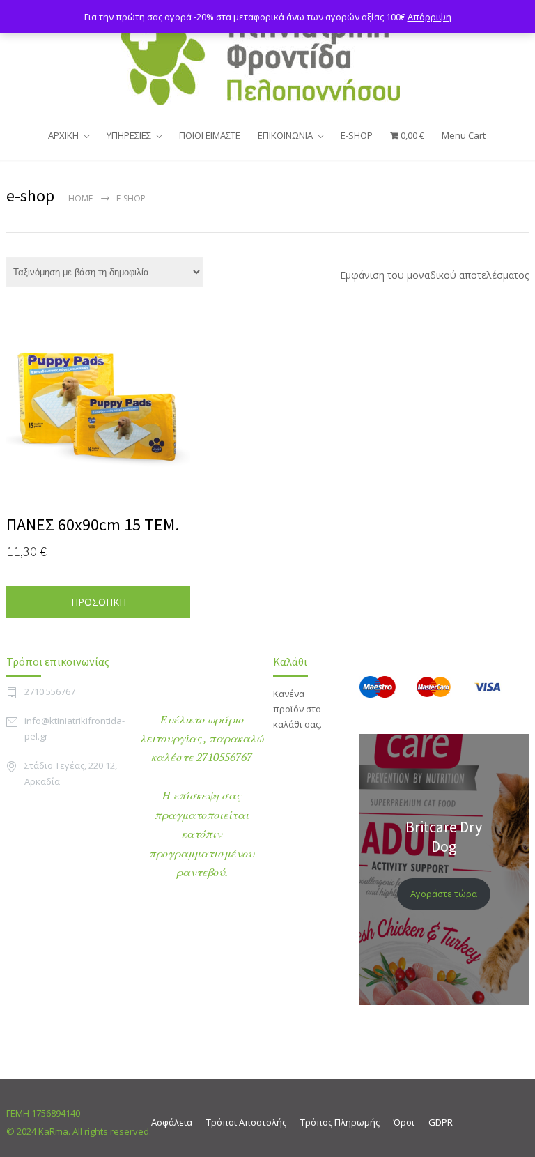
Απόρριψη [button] (429, 16)
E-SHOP (357, 135)
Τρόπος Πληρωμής (340, 1122)
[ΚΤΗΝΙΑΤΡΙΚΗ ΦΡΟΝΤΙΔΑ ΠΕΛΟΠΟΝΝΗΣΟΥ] (267, 59)
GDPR (440, 1122)
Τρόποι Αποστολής (246, 1122)
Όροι (404, 1122)
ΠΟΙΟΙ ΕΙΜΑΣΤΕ (209, 135)
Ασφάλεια (171, 1122)
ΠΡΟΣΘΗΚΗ (98, 601)
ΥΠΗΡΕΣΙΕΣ (129, 135)
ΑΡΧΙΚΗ (63, 135)
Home (80, 198)
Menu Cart (464, 135)
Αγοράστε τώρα (443, 893)
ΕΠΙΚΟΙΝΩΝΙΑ (285, 135)
